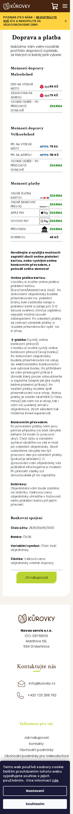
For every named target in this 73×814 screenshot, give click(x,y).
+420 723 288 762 (42, 695)
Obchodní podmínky (36, 750)
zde (55, 780)
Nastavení (35, 791)
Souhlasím (35, 804)
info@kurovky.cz (42, 683)
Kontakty (36, 743)
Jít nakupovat (36, 577)
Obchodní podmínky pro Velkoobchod (36, 756)
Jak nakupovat (36, 737)
